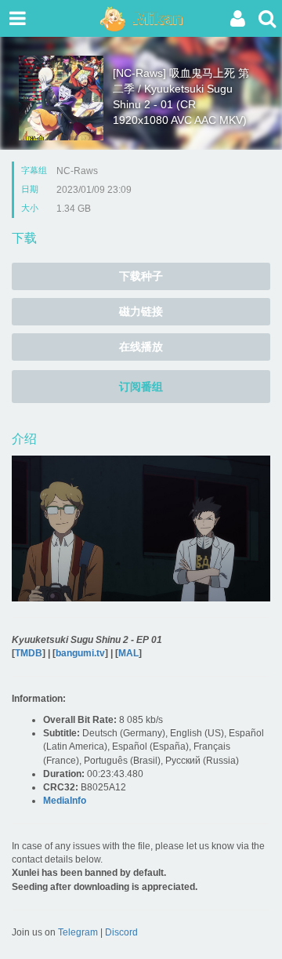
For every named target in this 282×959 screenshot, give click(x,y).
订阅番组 (141, 386)
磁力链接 (141, 311)
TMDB (28, 653)
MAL (128, 653)
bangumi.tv (80, 653)
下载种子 (141, 276)
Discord (121, 932)
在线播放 (141, 346)
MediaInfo (64, 800)
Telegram (78, 932)
